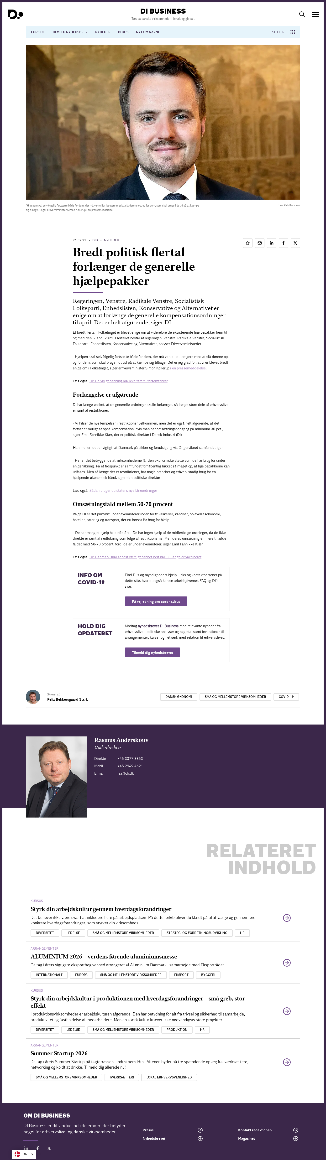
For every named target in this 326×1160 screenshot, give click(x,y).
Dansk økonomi (178, 697)
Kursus (37, 901)
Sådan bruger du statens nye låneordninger (123, 490)
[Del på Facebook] (283, 243)
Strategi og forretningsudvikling (197, 933)
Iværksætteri (122, 1077)
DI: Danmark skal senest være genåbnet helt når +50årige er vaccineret (145, 557)
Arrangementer (44, 949)
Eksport (181, 975)
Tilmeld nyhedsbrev (70, 32)
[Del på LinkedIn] (271, 243)
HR (242, 933)
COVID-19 (286, 697)
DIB (95, 240)
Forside (38, 32)
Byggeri (208, 975)
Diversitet (45, 933)
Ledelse (73, 933)
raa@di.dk (125, 773)
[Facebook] (38, 1149)
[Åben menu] (315, 14)
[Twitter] (49, 1149)
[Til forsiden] (15, 14)
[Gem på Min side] (247, 243)
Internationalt (49, 975)
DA (25, 1154)
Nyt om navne (148, 32)
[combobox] (24, 1154)
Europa (81, 975)
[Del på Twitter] (295, 243)
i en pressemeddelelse (188, 368)
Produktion (177, 1030)
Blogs (123, 32)
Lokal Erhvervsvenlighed (169, 1077)
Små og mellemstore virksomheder (235, 697)
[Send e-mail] (259, 243)
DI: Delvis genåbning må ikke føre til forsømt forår (128, 381)
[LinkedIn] (26, 1149)
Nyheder (102, 32)
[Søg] (302, 14)
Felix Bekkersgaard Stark (67, 699)
